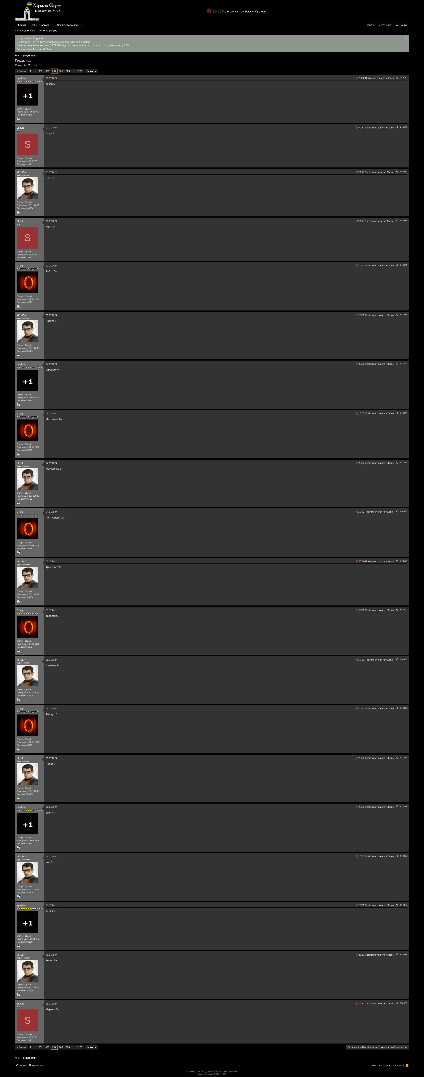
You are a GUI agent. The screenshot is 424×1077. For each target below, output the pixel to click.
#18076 (403, 806)
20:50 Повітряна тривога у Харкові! (240, 11)
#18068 (403, 413)
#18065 (403, 265)
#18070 (403, 511)
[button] (52, 25)
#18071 (403, 561)
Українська (37, 1065)
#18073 (403, 659)
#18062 (403, 127)
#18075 (403, 757)
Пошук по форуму (47, 30)
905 (61, 71)
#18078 (403, 905)
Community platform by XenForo (212, 1071)
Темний (22, 1065)
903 (47, 71)
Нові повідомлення (25, 30)
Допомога (398, 1065)
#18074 (403, 708)
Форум (21, 25)
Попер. (22, 71)
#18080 (403, 1003)
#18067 (403, 363)
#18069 (403, 462)
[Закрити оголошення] (405, 38)
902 (41, 71)
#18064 (403, 220)
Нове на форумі (40, 25)
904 (54, 71)
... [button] (35, 71)
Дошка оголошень (68, 25)
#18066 (403, 314)
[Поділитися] (397, 78)
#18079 (403, 954)
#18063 (403, 171)
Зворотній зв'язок (381, 1065)
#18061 (403, 77)
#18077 (403, 856)
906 (68, 71)
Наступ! (90, 71)
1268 (79, 71)
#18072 (403, 609)
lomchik (22, 65)
